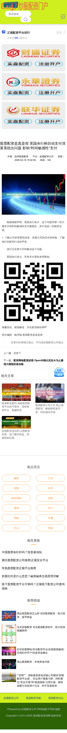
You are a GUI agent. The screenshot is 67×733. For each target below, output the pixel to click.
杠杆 (50, 488)
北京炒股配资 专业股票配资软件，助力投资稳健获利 (41, 628)
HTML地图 (54, 709)
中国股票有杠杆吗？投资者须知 (22, 552)
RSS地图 (42, 709)
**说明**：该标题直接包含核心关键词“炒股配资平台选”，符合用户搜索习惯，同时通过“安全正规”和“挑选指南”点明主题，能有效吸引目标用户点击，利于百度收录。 (40, 680)
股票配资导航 (33, 698)
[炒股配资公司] (24, 6)
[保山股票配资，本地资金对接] (9, 664)
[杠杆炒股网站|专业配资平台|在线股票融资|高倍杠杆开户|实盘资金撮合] (9, 651)
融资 (16, 478)
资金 (50, 528)
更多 (59, 32)
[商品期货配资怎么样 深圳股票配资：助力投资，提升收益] (9, 616)
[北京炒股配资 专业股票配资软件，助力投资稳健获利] (9, 633)
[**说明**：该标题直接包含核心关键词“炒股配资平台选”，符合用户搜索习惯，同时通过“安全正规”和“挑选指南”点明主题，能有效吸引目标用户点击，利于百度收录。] (9, 680)
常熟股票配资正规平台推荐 (19, 568)
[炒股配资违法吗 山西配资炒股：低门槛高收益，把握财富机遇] (16, 422)
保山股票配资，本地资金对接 (33, 661)
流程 (50, 498)
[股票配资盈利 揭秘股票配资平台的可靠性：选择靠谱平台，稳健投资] (16, 391)
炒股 (16, 488)
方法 (50, 478)
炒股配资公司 (11, 698)
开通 (50, 518)
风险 (16, 518)
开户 (50, 508)
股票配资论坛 (55, 698)
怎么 (16, 528)
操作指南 (16, 498)
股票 (16, 508)
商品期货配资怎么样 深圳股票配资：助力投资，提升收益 (41, 615)
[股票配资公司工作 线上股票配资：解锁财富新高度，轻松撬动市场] (49, 392)
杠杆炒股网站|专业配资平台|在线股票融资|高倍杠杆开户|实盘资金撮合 (40, 650)
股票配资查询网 (42, 715)
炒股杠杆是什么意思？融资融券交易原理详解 (30, 576)
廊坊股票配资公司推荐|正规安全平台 (25, 560)
